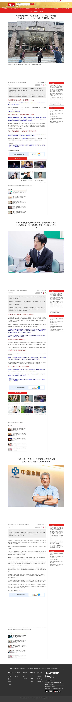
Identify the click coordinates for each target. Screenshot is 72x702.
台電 (23, 185)
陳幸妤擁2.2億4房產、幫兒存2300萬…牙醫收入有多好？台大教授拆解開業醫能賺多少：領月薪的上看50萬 (40, 169)
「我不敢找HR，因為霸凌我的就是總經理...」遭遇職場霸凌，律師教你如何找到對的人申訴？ (27, 180)
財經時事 (9, 675)
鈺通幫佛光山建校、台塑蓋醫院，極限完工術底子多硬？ (56, 114)
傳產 (20, 524)
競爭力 (9, 678)
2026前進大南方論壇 (53, 116)
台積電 (20, 5)
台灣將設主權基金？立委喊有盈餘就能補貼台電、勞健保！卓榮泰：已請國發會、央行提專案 (27, 380)
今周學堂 (16, 675)
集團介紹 (38, 675)
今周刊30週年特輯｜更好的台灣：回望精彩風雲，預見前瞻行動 (56, 122)
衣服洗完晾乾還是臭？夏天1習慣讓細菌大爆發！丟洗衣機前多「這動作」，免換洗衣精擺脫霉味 (56, 311)
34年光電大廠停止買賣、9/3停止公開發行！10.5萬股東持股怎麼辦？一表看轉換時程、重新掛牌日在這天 (56, 86)
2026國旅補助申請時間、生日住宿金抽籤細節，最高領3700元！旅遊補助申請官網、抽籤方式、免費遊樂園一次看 (56, 537)
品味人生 (9, 679)
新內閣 (11, 629)
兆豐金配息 (23, 5)
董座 (22, 629)
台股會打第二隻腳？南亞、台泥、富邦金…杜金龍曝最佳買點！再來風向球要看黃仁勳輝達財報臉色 (56, 98)
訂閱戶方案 (24, 675)
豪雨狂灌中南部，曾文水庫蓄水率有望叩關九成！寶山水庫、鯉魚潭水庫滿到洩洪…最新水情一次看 (56, 94)
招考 (14, 185)
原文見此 (20, 590)
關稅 (18, 422)
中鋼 (27, 629)
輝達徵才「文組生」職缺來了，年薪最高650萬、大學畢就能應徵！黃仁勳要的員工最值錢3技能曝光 (14, 169)
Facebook (31, 675)
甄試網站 (25, 138)
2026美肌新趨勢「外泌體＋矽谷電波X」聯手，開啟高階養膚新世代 (39, 180)
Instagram (31, 678)
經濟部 (20, 185)
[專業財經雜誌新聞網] (11, 4)
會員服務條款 (39, 676)
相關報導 (11, 378)
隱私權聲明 (39, 678)
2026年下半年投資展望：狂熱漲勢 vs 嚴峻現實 (56, 111)
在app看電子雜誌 (40, 681)
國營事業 (11, 185)
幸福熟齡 (9, 681)
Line (30, 676)
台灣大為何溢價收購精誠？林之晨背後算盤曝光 (56, 119)
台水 (30, 185)
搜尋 (32, 3)
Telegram (31, 679)
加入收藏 (38, 85)
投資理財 (9, 676)
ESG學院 (16, 676)
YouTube (31, 681)
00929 (29, 5)
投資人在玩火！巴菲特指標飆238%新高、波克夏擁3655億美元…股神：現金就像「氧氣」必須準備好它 (56, 90)
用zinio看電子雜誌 (40, 679)
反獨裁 (21, 422)
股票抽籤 (26, 5)
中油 (25, 185)
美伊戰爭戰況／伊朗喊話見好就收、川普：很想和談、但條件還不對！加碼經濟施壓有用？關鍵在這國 (56, 546)
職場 (16, 82)
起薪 (17, 185)
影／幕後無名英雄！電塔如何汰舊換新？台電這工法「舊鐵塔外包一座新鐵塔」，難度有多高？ (27, 145)
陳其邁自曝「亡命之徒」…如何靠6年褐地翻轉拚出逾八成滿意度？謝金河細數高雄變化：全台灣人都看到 (56, 532)
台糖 (28, 185)
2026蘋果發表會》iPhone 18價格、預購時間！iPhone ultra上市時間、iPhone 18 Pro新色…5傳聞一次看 (56, 294)
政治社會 (17, 290)
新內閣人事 (15, 629)
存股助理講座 (25, 678)
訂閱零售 (9, 684)
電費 (13, 422)
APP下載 (24, 676)
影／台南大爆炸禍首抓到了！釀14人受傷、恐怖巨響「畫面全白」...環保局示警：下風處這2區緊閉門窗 (56, 103)
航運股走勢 (18, 6)
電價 (15, 422)
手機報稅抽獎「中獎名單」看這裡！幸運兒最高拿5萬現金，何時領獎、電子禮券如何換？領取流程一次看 (56, 307)
